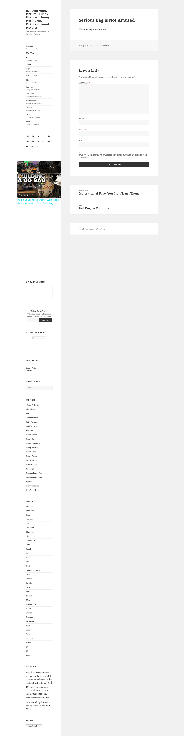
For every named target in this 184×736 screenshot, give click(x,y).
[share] (57, 176)
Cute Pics (29, 370)
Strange (29, 638)
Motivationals (35, 102)
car (31, 676)
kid (48, 690)
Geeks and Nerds (33, 570)
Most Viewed (31, 53)
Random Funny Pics (34, 473)
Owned (33, 108)
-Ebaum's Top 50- (33, 405)
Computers (30, 540)
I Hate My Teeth (32, 460)
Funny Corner (31, 439)
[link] (21, 177)
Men (28, 600)
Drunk (28, 549)
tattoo (48, 702)
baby (43, 672)
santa (34, 702)
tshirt (41, 706)
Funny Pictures (32, 368)
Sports (28, 634)
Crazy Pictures (32, 418)
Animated (30, 511)
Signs (32, 70)
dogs (27, 683)
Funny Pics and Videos (35, 443)
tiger (27, 706)
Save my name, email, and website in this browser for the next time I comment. (114, 156)
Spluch (29, 481)
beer (27, 676)
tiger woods (34, 706)
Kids (28, 591)
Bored (28, 413)
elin (36, 683)
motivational (38, 693)
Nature (29, 608)
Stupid (28, 642)
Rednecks (30, 621)
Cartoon (29, 519)
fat (27, 686)
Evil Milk (29, 430)
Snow (28, 630)
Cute (28, 545)
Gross (33, 115)
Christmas (30, 532)
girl (48, 687)
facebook (41, 683)
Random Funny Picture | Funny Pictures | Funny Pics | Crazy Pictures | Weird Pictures (38, 19)
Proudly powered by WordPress (92, 229)
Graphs (29, 583)
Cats (27, 523)
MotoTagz (30, 469)
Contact (29, 64)
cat (45, 676)
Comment (84, 83)
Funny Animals (32, 435)
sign (39, 702)
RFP (97, 45)
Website (82, 140)
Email (82, 129)
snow (44, 702)
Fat (27, 562)
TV (27, 647)
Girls (28, 574)
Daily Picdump (32, 422)
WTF (32, 122)
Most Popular (31, 75)
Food (28, 566)
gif (46, 687)
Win (27, 651)
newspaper (31, 697)
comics (36, 679)
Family (29, 557)
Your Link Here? (33, 490)
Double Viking (32, 426)
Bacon (47, 673)
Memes (29, 596)
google (33, 690)
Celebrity (34, 95)
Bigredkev (30, 409)
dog (50, 679)
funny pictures (39, 687)
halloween (43, 690)
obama (39, 698)
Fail (32, 58)
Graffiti (29, 579)
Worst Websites (32, 486)
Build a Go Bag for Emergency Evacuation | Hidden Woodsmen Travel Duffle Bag (39, 177)
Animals (33, 88)
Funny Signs (31, 452)
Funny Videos (31, 456)
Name (82, 118)
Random (33, 47)
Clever (33, 81)
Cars (28, 515)
